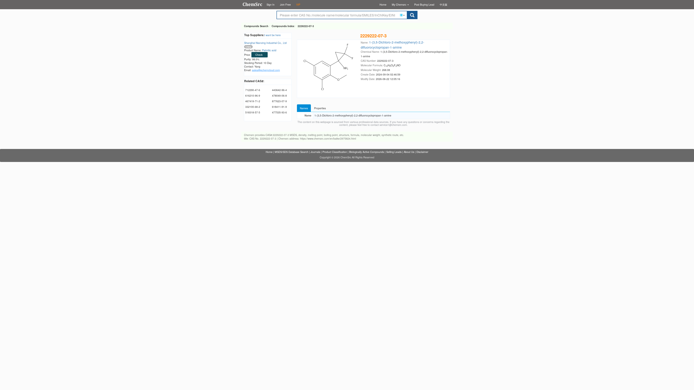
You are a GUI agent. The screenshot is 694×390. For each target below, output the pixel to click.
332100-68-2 (252, 107)
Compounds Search (252, 4)
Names (304, 108)
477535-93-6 (279, 112)
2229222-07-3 (306, 26)
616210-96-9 (252, 95)
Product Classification (334, 152)
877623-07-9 (279, 101)
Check (259, 55)
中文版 (443, 4)
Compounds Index (283, 26)
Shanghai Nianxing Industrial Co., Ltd (265, 43)
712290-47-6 (252, 90)
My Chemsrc (399, 4)
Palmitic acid (269, 50)
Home (383, 4)
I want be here (272, 35)
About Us (409, 152)
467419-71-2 (252, 101)
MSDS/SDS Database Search (291, 152)
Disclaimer (422, 152)
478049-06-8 (279, 95)
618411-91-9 (279, 107)
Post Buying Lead (424, 4)
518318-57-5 (252, 112)
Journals (315, 152)
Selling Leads (394, 152)
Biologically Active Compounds (366, 152)
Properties (320, 108)
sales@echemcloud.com (266, 70)
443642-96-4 (279, 90)
